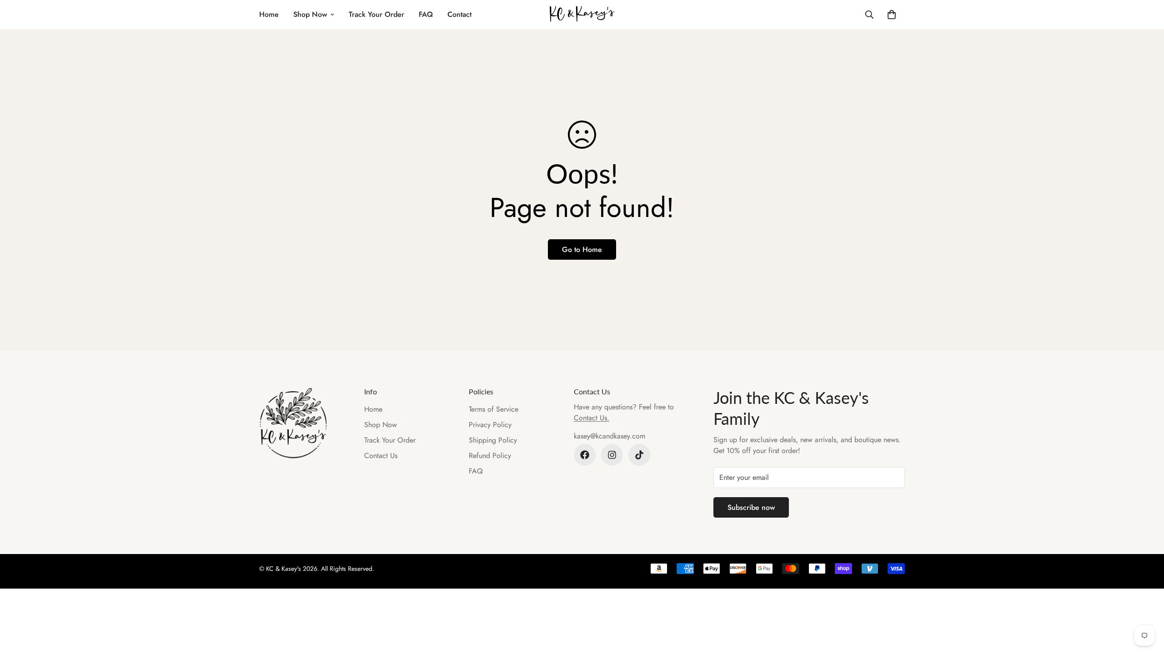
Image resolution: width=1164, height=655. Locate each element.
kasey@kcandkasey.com (609, 436)
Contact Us (380, 455)
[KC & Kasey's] (582, 14)
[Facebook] (585, 455)
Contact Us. (591, 418)
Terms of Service (493, 409)
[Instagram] (612, 455)
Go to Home (582, 249)
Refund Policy (490, 455)
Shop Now (310, 14)
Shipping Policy (493, 440)
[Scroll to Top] (1146, 605)
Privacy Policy (490, 424)
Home (269, 14)
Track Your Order (376, 14)
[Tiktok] (639, 455)
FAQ (426, 14)
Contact (459, 14)
